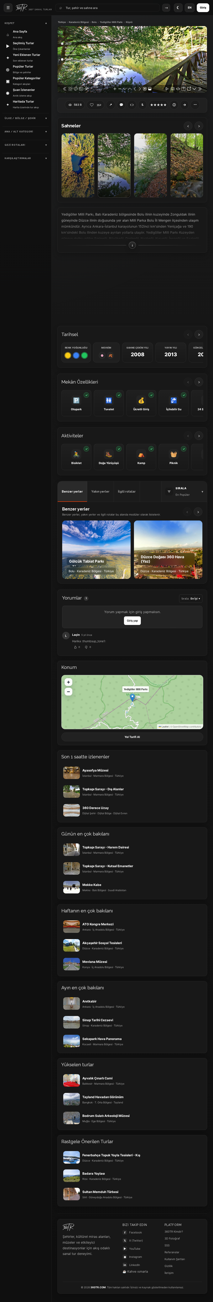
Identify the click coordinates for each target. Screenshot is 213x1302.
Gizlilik (169, 1266)
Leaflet (164, 726)
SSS (167, 1245)
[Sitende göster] (132, 104)
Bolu (94, 22)
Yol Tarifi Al (132, 737)
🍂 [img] (110, 355)
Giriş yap (132, 620)
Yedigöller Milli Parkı (111, 22)
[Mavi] (76, 355)
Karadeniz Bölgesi (79, 22)
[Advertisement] (132, 289)
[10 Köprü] (114, 165)
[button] (132, 698)
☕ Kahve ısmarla (135, 1271)
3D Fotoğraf (172, 1238)
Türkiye (62, 22)
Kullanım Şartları (175, 1259)
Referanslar (172, 1252)
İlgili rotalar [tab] (127, 491)
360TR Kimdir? (174, 1231)
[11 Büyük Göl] (150, 165)
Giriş (203, 7)
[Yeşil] (84, 355)
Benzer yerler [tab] (72, 491)
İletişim (169, 1272)
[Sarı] (67, 355)
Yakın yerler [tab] (100, 491)
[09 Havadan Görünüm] (77, 165)
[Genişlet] (184, 104)
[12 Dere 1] (186, 165)
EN (190, 7)
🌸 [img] (102, 355)
